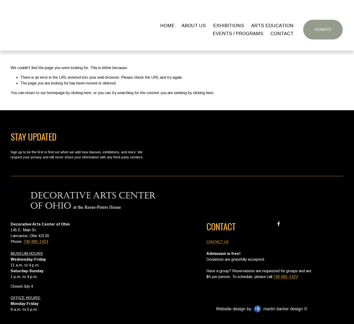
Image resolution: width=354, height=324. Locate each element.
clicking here (81, 93)
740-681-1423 (36, 242)
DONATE (323, 29)
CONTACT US (217, 242)
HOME (167, 25)
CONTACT (282, 33)
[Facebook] (278, 223)
